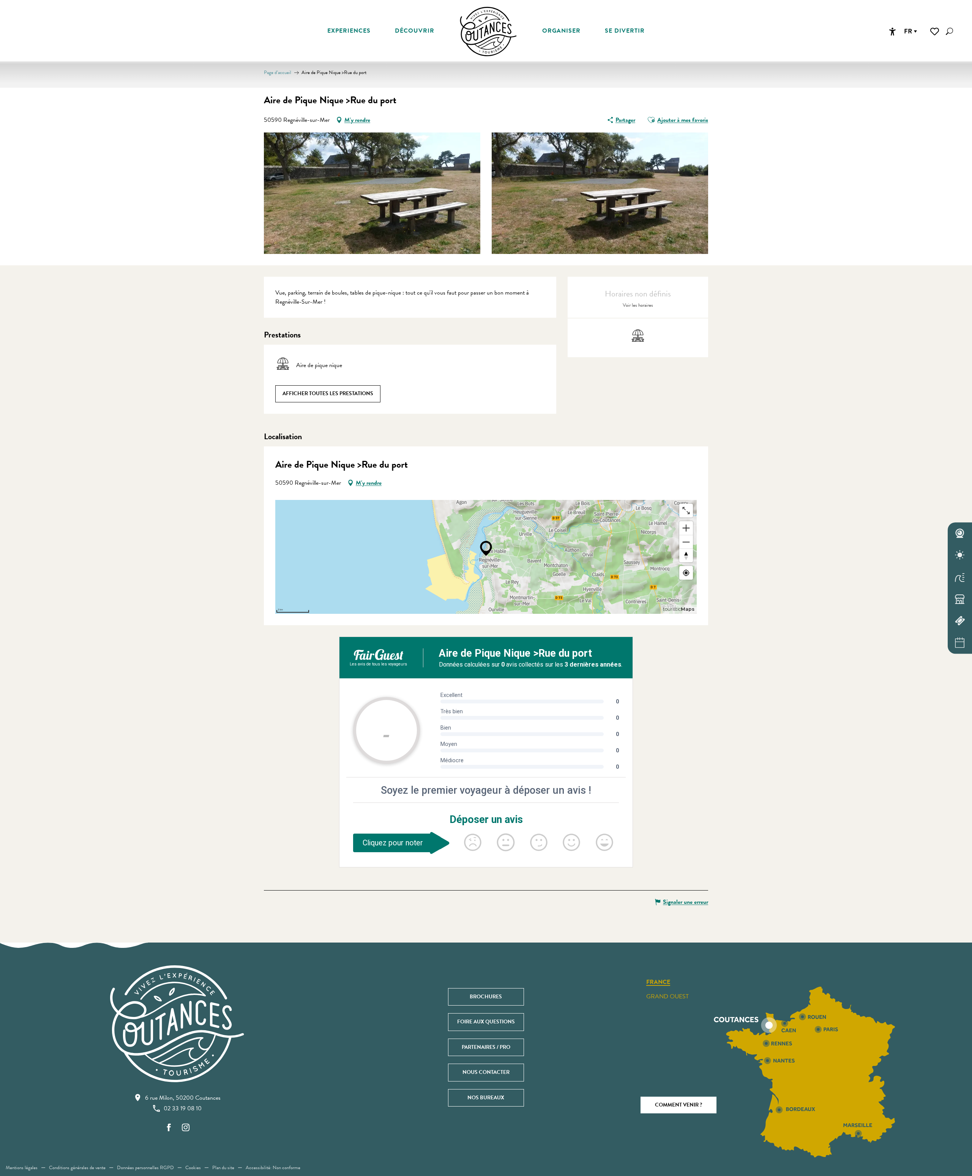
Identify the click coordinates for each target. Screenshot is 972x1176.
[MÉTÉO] (960, 555)
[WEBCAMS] (960, 533)
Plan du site (223, 1167)
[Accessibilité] (892, 31)
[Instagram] (185, 1128)
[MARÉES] (960, 577)
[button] (949, 31)
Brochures (486, 997)
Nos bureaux (485, 1098)
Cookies (193, 1167)
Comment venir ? (678, 1105)
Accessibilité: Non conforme (273, 1167)
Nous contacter (486, 1072)
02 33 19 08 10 (183, 1108)
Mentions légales (22, 1167)
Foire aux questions (486, 1022)
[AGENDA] (960, 643)
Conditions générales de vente (77, 1167)
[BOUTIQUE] (960, 599)
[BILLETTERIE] (960, 621)
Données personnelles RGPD (145, 1167)
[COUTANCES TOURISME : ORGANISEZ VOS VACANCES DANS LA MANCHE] (488, 31)
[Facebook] (169, 1128)
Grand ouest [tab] (667, 996)
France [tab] (658, 982)
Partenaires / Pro (486, 1047)
